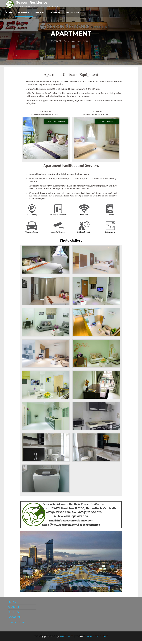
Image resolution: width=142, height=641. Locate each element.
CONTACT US (71, 12)
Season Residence (31, 2)
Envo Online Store (96, 636)
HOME (9, 12)
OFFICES (40, 12)
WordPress (66, 636)
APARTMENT (24, 12)
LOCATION (54, 12)
